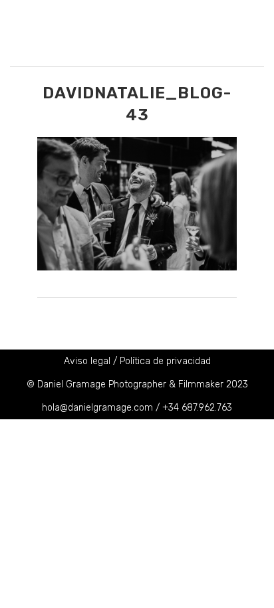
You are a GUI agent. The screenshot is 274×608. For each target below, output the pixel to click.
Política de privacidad (165, 361)
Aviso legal (87, 361)
